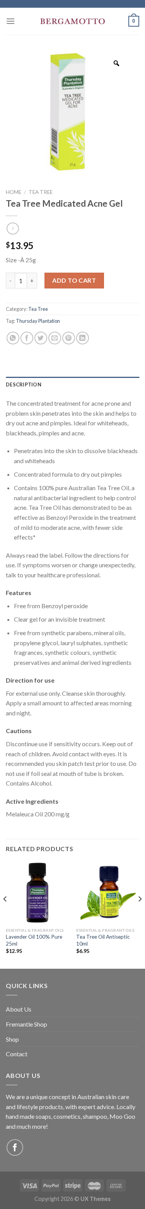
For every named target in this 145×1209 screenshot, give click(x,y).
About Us (18, 1009)
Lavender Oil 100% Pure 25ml (34, 940)
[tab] (72, 384)
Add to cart (74, 280)
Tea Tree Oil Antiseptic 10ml (103, 940)
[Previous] (5, 914)
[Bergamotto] (72, 21)
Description (23, 384)
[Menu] (10, 21)
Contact (16, 1053)
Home (13, 192)
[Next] (139, 914)
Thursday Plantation (38, 321)
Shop (12, 1039)
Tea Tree (41, 192)
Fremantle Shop (26, 1024)
